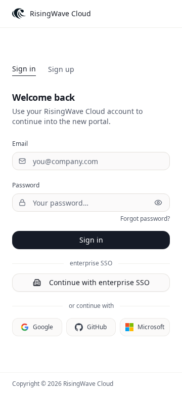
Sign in (24, 68)
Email (20, 143)
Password (25, 185)
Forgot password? (145, 219)
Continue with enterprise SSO (99, 282)
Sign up (61, 69)
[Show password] (158, 202)
